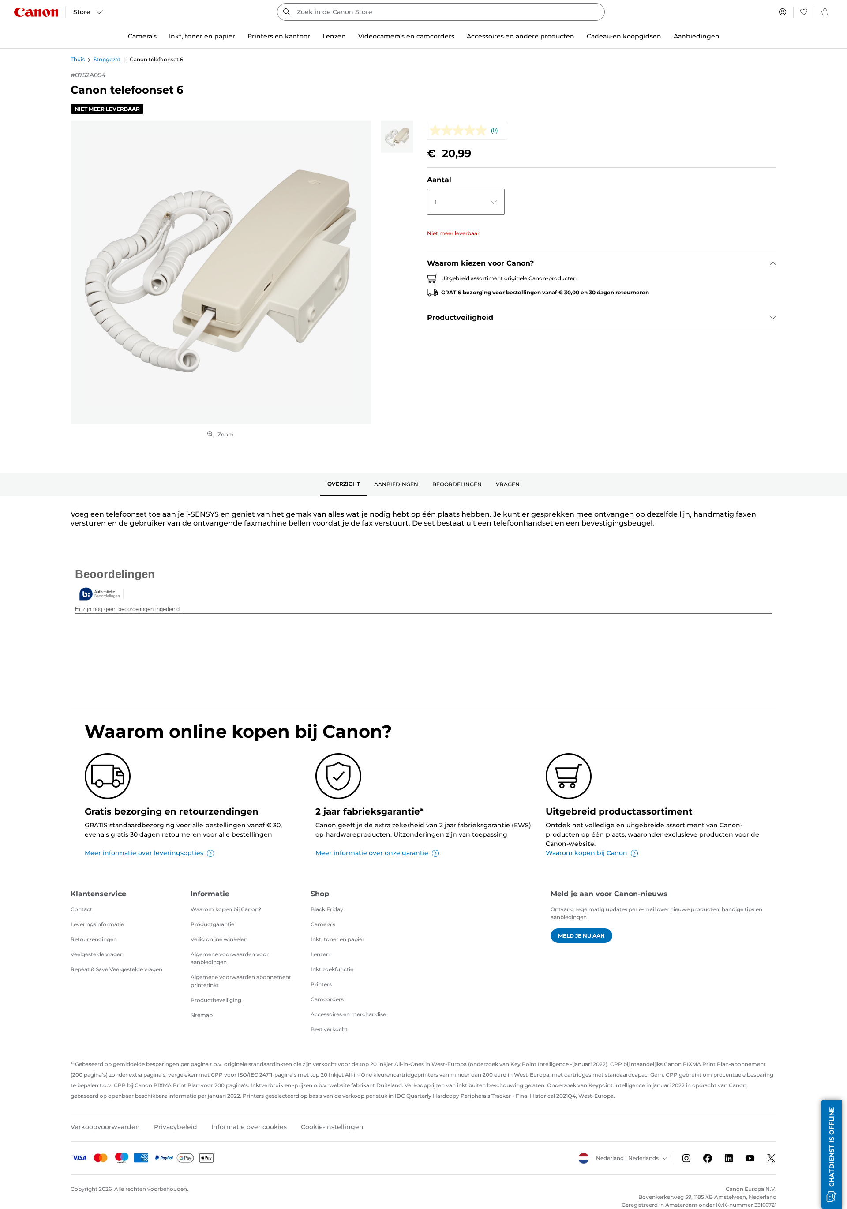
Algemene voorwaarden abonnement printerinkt (241, 981)
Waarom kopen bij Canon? (226, 909)
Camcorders (327, 999)
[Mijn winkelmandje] (825, 12)
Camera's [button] (142, 36)
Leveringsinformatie (97, 924)
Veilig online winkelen (219, 939)
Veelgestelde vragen (97, 954)
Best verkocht (329, 1029)
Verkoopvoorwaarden (105, 1127)
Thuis (78, 59)
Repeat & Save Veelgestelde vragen (116, 969)
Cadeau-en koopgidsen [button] (624, 36)
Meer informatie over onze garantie (371, 853)
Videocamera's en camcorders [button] (406, 36)
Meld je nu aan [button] (581, 935)
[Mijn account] (783, 12)
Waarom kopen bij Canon (586, 853)
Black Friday (327, 909)
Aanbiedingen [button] (697, 36)
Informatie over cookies (249, 1127)
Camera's (323, 924)
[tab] (343, 484)
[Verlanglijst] (804, 12)
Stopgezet (107, 59)
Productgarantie (212, 924)
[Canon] (36, 12)
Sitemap (202, 1015)
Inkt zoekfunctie (332, 969)
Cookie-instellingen (332, 1127)
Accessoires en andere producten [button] (520, 36)
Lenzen (320, 954)
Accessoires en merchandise (348, 1014)
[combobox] (441, 12)
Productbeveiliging (216, 1000)
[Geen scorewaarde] (460, 130)
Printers (321, 984)
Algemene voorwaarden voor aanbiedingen (230, 958)
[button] (831, 1154)
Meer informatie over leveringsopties (144, 853)
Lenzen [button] (334, 36)
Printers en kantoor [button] (278, 36)
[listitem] (397, 137)
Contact (81, 909)
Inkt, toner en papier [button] (202, 36)
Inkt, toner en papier (337, 939)
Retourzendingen (94, 939)
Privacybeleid (175, 1127)
